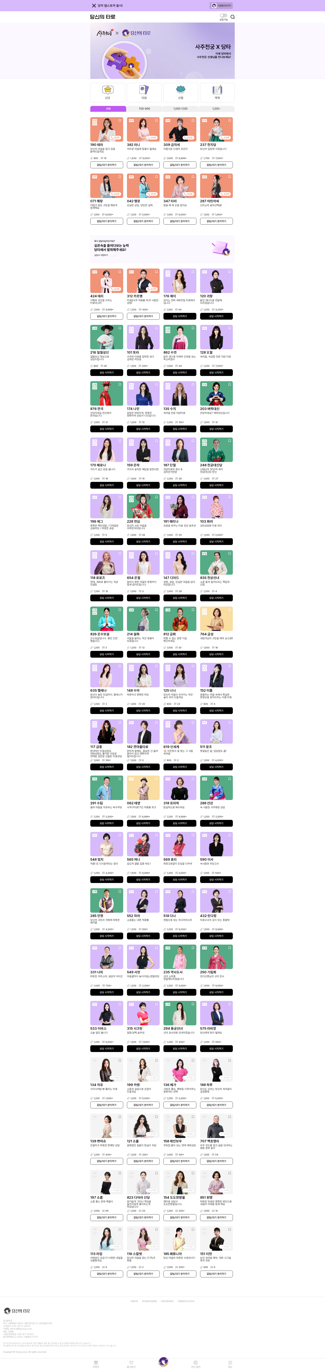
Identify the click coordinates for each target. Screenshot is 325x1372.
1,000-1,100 (181, 108)
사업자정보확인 (167, 1301)
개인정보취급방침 (149, 1301)
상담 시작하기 (180, 316)
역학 (217, 98)
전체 (108, 108)
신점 (180, 98)
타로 (144, 98)
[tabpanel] (162, 697)
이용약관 (134, 1301)
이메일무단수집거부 (186, 1301)
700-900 (144, 108)
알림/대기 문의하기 (106, 164)
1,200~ (217, 108)
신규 (107, 98)
